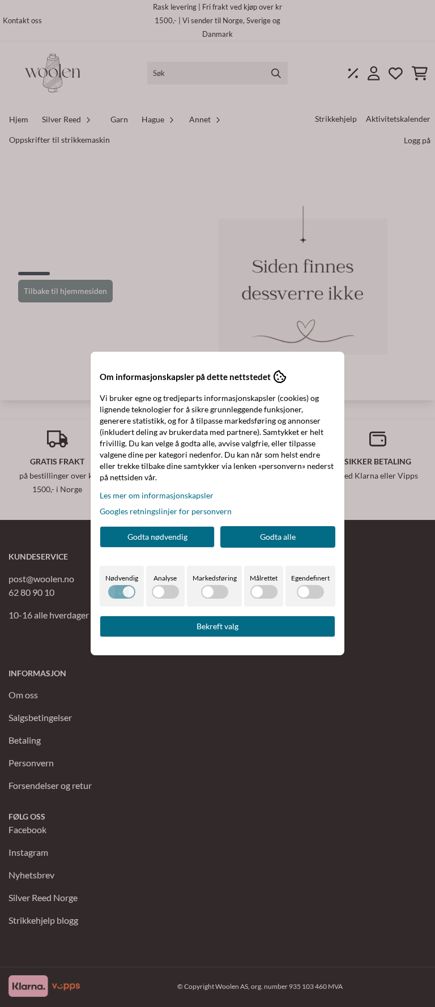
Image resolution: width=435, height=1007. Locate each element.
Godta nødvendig (157, 536)
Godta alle (278, 536)
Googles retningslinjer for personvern (166, 511)
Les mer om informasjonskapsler (157, 495)
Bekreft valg (217, 626)
